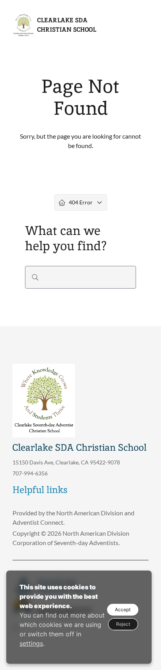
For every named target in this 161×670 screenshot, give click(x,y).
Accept (123, 609)
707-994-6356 (30, 473)
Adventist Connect (38, 522)
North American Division (89, 512)
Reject (123, 624)
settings (31, 643)
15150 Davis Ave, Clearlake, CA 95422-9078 (66, 462)
